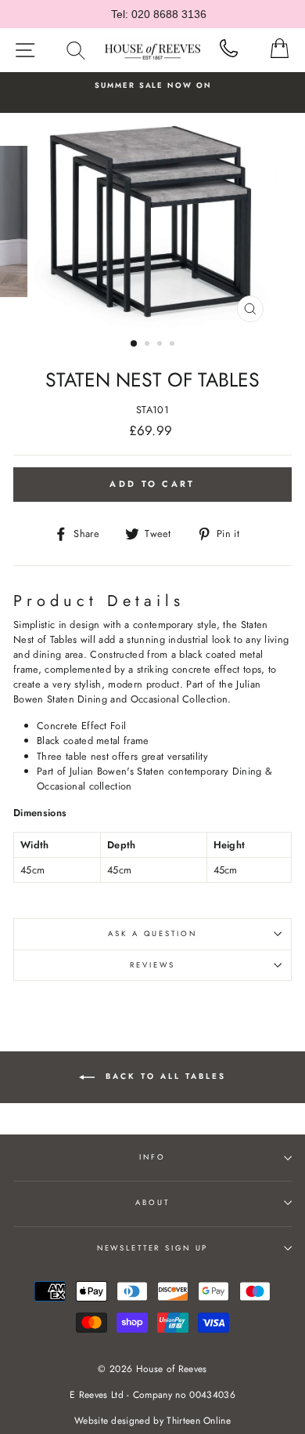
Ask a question (152, 933)
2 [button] (148, 345)
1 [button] (134, 344)
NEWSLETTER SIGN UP (153, 1248)
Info (152, 1157)
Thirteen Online (199, 1421)
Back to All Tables (163, 1076)
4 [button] (174, 345)
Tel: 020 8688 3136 (158, 14)
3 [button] (161, 345)
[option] (152, 85)
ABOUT (152, 1202)
